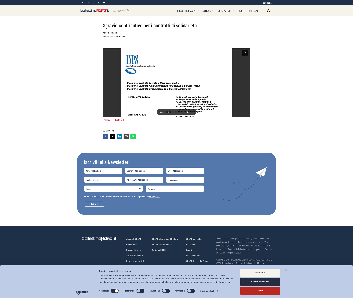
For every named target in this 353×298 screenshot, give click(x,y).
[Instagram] (93, 2)
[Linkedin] (98, 2)
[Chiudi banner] (286, 270)
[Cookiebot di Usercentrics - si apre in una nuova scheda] (81, 293)
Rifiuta (260, 290)
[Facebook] (83, 2)
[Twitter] (88, 2)
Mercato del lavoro (110, 32)
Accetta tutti (260, 272)
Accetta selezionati (260, 281)
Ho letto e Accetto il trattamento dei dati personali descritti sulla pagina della (123, 196)
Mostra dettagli (207, 291)
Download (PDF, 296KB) (113, 119)
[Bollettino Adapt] (105, 11)
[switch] (140, 291)
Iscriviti (94, 203)
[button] (268, 11)
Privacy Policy (154, 196)
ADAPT (122, 36)
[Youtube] (103, 2)
